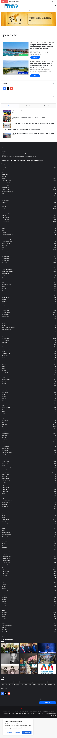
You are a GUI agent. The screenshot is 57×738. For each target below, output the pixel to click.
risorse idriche (5, 506)
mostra (3, 416)
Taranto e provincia (6, 592)
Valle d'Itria (4, 621)
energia (3, 295)
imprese (3, 357)
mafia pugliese (5, 392)
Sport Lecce (4, 577)
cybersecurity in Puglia (7, 269)
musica (3, 418)
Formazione (4, 334)
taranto (34, 684)
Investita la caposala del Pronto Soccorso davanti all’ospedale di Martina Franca (33, 133)
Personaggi (4, 439)
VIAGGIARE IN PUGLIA (7, 625)
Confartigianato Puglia (7, 241)
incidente (4, 364)
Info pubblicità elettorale (50, 713)
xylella (3, 636)
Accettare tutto (26, 732)
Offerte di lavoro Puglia (16, 713)
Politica (3, 441)
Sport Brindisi (5, 573)
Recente (28, 105)
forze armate (5, 336)
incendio (4, 359)
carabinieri (17, 682)
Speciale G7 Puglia (6, 551)
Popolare (10, 105)
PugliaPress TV (5, 489)
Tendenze (4, 599)
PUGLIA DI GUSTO (6, 487)
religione (4, 498)
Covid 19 (4, 247)
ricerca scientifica (6, 502)
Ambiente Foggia (5, 185)
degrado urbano (5, 273)
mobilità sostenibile (6, 407)
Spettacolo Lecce (6, 562)
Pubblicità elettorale (6, 482)
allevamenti (4, 176)
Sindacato (4, 539)
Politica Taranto (5, 461)
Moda (3, 409)
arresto (3, 195)
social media (4, 541)
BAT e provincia (5, 219)
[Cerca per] (55, 6)
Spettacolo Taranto (6, 564)
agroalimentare (5, 172)
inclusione (4, 366)
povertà (3, 465)
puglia (22, 684)
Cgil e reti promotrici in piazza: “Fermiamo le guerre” (25, 111)
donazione (4, 280)
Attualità (4, 208)
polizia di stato (16, 684)
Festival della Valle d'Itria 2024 (8, 327)
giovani (3, 346)
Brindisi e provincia (6, 221)
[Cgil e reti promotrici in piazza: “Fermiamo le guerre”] (7, 112)
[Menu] (1, 6)
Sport (3, 569)
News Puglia (4, 684)
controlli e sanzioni (6, 243)
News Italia (4, 424)
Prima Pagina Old (6, 472)
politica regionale (5, 459)
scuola (3, 517)
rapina (3, 493)
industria (4, 370)
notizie (10, 684)
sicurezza (4, 530)
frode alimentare (5, 340)
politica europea (5, 448)
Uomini (3, 616)
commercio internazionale (7, 234)
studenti (3, 586)
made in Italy (5, 390)
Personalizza (9, 732)
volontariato (4, 633)
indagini (3, 368)
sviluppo (4, 588)
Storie (3, 582)
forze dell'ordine (5, 338)
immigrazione (5, 355)
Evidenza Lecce (5, 318)
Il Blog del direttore (6, 353)
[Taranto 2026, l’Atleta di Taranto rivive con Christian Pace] (47, 648)
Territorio (4, 601)
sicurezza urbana (6, 536)
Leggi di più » (35, 57)
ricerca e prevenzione (7, 500)
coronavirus (4, 245)
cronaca (22, 682)
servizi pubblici (5, 523)
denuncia (4, 275)
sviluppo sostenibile (6, 590)
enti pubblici (4, 301)
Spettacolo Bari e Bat (6, 556)
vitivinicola (4, 629)
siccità (3, 528)
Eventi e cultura (5, 308)
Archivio (24, 713)
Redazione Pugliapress (35, 42)
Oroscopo (4, 437)
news (3, 422)
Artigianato (4, 202)
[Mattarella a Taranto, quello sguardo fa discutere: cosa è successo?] (28, 648)
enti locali (4, 299)
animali (3, 193)
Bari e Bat (4, 215)
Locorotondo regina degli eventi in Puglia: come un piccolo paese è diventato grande (27, 1)
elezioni (3, 290)
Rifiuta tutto (17, 732)
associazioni (4, 206)
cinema (3, 226)
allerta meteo (5, 174)
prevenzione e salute (6, 467)
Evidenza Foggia (5, 316)
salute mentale (5, 513)
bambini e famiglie (6, 213)
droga (3, 282)
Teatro (3, 595)
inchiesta (4, 362)
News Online (4, 426)
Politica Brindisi (5, 446)
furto (3, 344)
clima (3, 230)
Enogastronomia (5, 297)
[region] (18, 727)
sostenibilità (4, 547)
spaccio (3, 549)
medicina (4, 396)
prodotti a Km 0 (5, 474)
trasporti (4, 605)
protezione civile (5, 478)
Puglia (3, 485)
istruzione (4, 383)
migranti (3, 403)
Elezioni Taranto (5, 293)
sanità (3, 515)
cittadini (3, 228)
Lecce (37, 682)
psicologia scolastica (6, 480)
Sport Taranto (5, 580)
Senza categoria (5, 519)
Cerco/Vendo (7, 713)
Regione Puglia (28, 684)
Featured (4, 325)
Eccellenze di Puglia (6, 284)
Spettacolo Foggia (6, 560)
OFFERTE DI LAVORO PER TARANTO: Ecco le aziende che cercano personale (21, 129)
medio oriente (5, 398)
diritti (3, 277)
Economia (4, 286)
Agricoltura (4, 169)
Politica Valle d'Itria (6, 463)
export (3, 323)
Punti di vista (5, 491)
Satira (4, 584)
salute (3, 508)
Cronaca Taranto (5, 262)
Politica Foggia (5, 450)
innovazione (4, 377)
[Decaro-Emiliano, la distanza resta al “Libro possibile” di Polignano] (7, 119)
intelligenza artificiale (6, 379)
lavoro (3, 385)
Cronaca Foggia (5, 258)
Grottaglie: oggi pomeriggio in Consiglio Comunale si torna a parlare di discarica (41, 65)
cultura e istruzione (6, 267)
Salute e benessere (6, 510)
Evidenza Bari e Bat (6, 312)
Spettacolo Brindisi (6, 558)
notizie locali (4, 431)
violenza (4, 627)
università (4, 614)
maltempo (4, 394)
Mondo (3, 411)
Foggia (32, 682)
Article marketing (5, 200)
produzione (4, 476)
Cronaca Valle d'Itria (6, 264)
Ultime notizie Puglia (42, 684)
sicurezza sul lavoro (6, 534)
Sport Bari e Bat (5, 571)
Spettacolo (4, 554)
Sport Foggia (5, 575)
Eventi (3, 305)
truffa (3, 608)
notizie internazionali (6, 428)
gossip (3, 351)
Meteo (3, 400)
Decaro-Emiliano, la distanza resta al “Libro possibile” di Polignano (29, 117)
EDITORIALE (4, 288)
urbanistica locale (6, 618)
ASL (3, 204)
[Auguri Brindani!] (10, 669)
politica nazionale (6, 457)
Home (5, 31)
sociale (3, 543)
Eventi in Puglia (5, 310)
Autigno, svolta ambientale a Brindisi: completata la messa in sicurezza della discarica (41, 47)
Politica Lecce (5, 454)
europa (3, 303)
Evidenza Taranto (6, 321)
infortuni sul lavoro (6, 372)
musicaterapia (5, 420)
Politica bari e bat (6, 444)
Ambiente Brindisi (6, 182)
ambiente (4, 178)
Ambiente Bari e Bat (6, 180)
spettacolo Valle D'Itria (7, 567)
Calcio (3, 223)
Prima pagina (5, 469)
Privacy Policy (41, 713)
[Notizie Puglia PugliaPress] (11, 6)
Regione (3, 495)
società (3, 545)
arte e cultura (5, 198)
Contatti (28, 713)
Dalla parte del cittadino (7, 271)
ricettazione (4, 504)
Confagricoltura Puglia (7, 239)
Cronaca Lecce (5, 260)
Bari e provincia (5, 217)
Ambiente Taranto (6, 189)
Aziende (3, 210)
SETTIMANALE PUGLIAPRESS (8, 526)
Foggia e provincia (6, 331)
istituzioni (4, 381)
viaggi (3, 623)
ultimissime (4, 612)
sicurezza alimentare (6, 532)
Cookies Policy (34, 713)
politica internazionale (7, 452)
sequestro (4, 521)
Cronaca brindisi (5, 256)
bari (7, 682)
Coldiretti (4, 232)
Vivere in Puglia (5, 631)
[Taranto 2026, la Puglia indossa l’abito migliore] (47, 669)
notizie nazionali (5, 433)
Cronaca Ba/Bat (5, 251)
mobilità (3, 405)
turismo (3, 610)
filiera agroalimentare (6, 329)
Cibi (4, 413)
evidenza (27, 682)
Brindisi (11, 682)
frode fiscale (4, 342)
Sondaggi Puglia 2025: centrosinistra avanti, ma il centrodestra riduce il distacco (33, 123)
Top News (4, 603)
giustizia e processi (6, 349)
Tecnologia (4, 597)
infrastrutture (5, 375)
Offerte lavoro (5, 435)
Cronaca (4, 249)
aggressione (4, 167)
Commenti (46, 105)
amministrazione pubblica (7, 191)
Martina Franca (43, 682)
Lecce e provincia (6, 387)
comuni (3, 236)
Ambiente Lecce (5, 187)
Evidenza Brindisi (5, 314)
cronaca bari (5, 254)
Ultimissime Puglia (51, 684)
